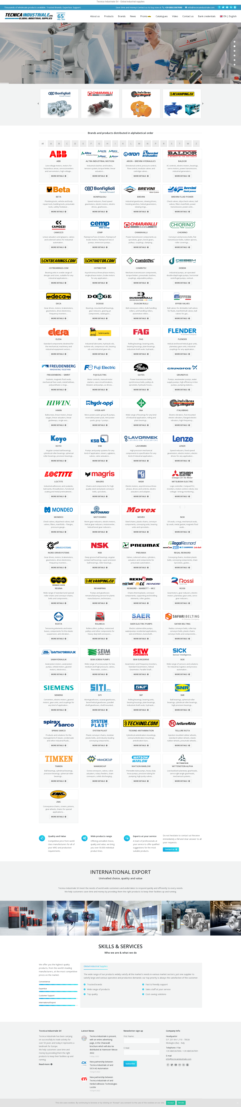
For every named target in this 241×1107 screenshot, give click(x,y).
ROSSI (182, 588)
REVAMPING (100, 588)
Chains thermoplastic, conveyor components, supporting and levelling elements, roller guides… (141, 596)
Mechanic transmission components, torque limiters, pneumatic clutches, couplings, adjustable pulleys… (141, 275)
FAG (141, 339)
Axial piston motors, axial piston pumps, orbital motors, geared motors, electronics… (58, 667)
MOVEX (141, 517)
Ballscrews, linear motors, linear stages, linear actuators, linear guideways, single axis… (58, 418)
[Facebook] (219, 7)
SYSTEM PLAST (100, 730)
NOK (182, 517)
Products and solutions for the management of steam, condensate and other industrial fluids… (59, 738)
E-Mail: (127, 1048)
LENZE (182, 445)
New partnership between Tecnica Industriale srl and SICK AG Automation (101, 1065)
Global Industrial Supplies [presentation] (96, 966)
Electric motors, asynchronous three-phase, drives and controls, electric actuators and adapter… (141, 489)
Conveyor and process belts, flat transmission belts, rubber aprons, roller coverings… (182, 240)
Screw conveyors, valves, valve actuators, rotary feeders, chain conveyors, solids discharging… (99, 773)
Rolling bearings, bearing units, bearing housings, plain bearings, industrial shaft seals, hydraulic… (141, 346)
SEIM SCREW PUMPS (100, 659)
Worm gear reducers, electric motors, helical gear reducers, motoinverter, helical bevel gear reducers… (99, 524)
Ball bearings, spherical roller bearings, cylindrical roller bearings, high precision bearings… (182, 702)
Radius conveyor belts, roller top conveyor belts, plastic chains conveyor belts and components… (182, 631)
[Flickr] (179, 1064)
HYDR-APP (100, 410)
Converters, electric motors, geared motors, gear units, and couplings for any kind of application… (58, 702)
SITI (100, 695)
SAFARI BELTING (182, 623)
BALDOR (182, 161)
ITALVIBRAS (182, 410)
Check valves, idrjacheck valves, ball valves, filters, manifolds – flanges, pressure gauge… (58, 524)
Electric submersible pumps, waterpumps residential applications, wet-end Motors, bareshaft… (141, 631)
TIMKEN (58, 766)
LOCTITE (58, 481)
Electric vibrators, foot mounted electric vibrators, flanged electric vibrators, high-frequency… (182, 418)
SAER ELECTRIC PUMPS (141, 623)
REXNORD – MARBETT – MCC (141, 588)
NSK (100, 552)
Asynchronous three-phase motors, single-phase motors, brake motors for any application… (100, 275)
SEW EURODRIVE (141, 659)
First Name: (129, 1036)
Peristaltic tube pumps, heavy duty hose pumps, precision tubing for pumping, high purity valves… (141, 773)
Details (181, 1103)
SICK (182, 659)
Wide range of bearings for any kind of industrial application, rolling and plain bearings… (141, 418)
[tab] (96, 966)
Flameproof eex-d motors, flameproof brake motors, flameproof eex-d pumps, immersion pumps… (100, 240)
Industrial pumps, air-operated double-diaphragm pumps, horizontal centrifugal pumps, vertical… (182, 275)
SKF (141, 695)
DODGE (100, 303)
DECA (58, 303)
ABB (58, 161)
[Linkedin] (231, 7)
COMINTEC (141, 268)
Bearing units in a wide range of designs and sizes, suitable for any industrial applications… (58, 275)
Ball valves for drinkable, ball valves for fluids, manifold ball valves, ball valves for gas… (182, 311)
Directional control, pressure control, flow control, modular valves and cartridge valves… (141, 168)
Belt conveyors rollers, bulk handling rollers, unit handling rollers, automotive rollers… (141, 311)
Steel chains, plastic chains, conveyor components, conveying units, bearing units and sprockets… (141, 524)
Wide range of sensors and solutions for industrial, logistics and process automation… (182, 667)
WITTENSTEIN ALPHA (182, 766)
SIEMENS (58, 695)
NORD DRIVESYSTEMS (58, 552)
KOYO (59, 445)
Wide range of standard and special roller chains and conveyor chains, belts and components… (58, 596)
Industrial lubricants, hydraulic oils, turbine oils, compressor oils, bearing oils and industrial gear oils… (99, 346)
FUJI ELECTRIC (100, 374)
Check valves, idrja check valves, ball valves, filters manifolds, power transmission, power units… (182, 204)
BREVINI (141, 196)
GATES (141, 374)
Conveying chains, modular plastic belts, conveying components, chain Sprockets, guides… (182, 560)
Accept (171, 1103)
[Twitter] (223, 7)
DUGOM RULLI (141, 303)
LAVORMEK (141, 445)
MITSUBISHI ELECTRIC (182, 481)
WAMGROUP (100, 766)
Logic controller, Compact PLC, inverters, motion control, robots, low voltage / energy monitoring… (182, 489)
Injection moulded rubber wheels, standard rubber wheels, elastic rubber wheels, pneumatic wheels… (182, 738)
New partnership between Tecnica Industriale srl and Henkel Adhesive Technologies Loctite (103, 1082)
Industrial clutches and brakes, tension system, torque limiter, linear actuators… (100, 168)
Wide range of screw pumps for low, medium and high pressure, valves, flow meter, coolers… (100, 667)
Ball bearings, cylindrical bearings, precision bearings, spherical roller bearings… (58, 773)
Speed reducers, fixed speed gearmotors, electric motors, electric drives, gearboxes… (100, 204)
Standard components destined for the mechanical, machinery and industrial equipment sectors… (58, 346)
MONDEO (58, 517)
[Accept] (237, 1102)
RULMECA (100, 623)
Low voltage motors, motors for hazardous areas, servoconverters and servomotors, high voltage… (58, 168)
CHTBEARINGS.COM (58, 268)
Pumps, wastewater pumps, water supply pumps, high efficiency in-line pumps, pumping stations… (182, 382)
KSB (100, 445)
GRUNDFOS (182, 374)
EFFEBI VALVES (182, 303)
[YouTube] (227, 7)
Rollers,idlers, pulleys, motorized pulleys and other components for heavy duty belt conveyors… (99, 631)
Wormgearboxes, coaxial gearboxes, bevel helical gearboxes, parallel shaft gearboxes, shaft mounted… (99, 702)
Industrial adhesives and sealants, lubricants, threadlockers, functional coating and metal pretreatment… (58, 489)
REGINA (58, 588)
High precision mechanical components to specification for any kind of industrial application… (141, 453)
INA (141, 410)
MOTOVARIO (100, 517)
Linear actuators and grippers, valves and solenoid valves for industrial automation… (58, 240)
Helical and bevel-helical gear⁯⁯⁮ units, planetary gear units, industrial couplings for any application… (182, 346)
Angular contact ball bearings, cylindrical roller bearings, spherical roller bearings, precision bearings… (58, 453)
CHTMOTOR (100, 268)
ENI (100, 339)
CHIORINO (182, 232)
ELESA (59, 339)
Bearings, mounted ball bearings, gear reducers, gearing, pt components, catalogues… (100, 311)
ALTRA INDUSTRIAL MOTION (100, 161)
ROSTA (58, 623)
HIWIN (59, 410)
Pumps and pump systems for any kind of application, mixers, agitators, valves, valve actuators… (99, 453)
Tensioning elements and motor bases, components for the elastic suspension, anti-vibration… (58, 631)
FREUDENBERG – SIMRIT (58, 374)
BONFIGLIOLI (99, 196)
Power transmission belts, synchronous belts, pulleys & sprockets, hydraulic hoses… (141, 382)
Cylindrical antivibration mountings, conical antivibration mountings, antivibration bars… (141, 738)
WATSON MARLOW (141, 766)
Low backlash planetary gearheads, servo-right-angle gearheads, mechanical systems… (182, 773)
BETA (58, 196)
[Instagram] (235, 7)
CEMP (100, 232)
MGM (141, 481)
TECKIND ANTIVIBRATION (141, 730)
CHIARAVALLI (141, 232)
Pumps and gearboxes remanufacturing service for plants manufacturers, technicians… (100, 596)
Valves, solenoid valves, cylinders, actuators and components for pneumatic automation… (141, 560)
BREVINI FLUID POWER (182, 196)
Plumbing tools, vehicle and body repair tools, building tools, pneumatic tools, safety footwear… (58, 204)
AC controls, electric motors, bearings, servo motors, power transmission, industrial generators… (182, 168)
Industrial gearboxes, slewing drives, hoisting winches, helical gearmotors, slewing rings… (141, 204)
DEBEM (182, 268)
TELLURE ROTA (182, 730)
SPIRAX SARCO (59, 730)
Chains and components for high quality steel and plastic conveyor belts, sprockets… (100, 489)
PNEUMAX (141, 552)
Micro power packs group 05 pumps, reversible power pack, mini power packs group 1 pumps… (100, 418)
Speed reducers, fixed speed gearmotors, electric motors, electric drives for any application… (182, 453)
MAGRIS (100, 481)
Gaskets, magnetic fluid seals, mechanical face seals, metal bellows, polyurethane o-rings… (58, 382)
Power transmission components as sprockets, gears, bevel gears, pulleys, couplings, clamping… (141, 240)
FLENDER (182, 339)
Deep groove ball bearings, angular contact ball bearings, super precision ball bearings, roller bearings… (100, 560)
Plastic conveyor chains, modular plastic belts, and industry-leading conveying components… (100, 738)
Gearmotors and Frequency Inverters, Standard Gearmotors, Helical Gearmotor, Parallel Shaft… (141, 667)
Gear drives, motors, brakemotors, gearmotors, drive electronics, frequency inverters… (58, 311)
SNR (182, 695)
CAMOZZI (58, 232)
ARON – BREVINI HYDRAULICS (141, 161)
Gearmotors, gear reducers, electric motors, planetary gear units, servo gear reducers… (182, 596)
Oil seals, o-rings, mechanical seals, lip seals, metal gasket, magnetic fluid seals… (182, 524)
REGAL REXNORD (182, 552)
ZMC (58, 801)
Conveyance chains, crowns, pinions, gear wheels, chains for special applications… (58, 809)
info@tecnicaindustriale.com (201, 7)
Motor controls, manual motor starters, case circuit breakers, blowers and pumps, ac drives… (99, 382)
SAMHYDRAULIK (59, 659)
